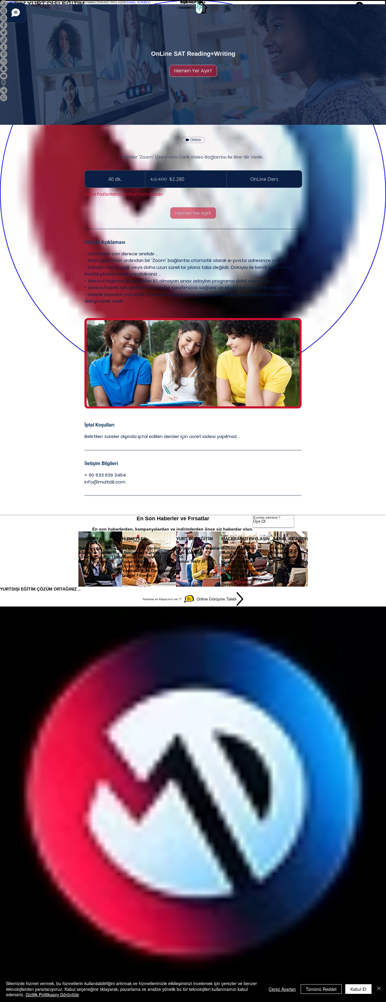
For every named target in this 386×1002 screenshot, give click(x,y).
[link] (193, 71)
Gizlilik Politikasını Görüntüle (52, 994)
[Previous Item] (93, 363)
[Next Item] (292, 363)
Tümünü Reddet (321, 989)
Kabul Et (358, 989)
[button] (30, 2)
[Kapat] (378, 989)
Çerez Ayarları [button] (282, 989)
